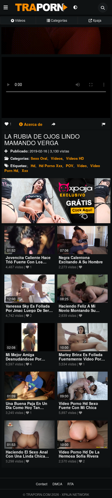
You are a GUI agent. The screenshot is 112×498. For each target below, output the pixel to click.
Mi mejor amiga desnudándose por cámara (23, 359)
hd (33, 165)
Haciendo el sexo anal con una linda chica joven (27, 456)
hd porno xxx (50, 165)
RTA (70, 483)
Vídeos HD (75, 158)
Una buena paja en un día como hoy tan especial (26, 407)
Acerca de (32, 124)
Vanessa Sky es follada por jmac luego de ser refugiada (28, 310)
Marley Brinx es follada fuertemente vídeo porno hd (82, 359)
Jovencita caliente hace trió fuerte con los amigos (28, 262)
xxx (25, 170)
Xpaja (96, 20)
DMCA (57, 483)
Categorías (58, 20)
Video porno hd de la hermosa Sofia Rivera (79, 454)
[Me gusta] (6, 123)
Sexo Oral (39, 158)
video (82, 165)
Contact (41, 483)
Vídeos (19, 20)
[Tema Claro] (75, 7)
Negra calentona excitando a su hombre (81, 259)
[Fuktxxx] (56, 201)
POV (69, 165)
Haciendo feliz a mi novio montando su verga (77, 310)
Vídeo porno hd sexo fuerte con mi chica (78, 405)
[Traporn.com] (40, 6)
